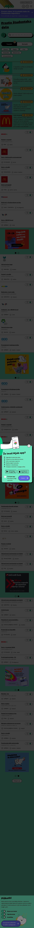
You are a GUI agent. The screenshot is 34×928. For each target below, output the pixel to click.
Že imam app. (11, 476)
